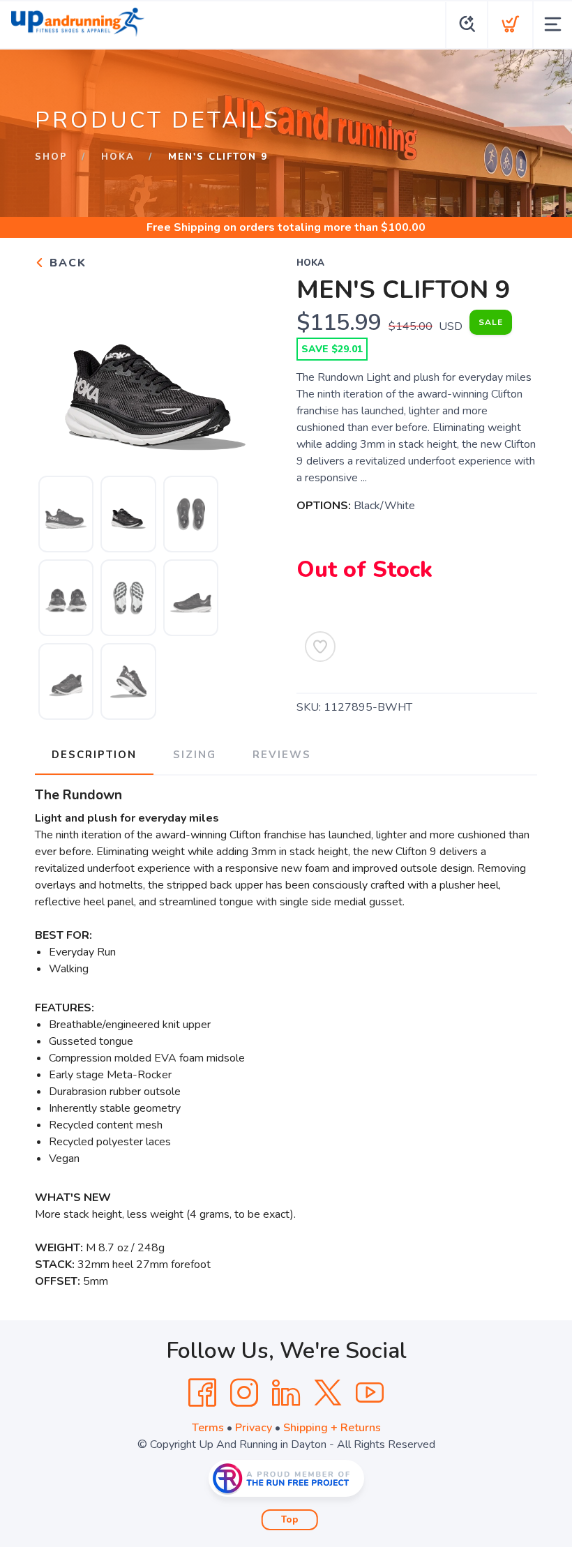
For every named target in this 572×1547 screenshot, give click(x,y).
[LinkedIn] (286, 1393)
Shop (51, 157)
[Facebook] (202, 1393)
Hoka (118, 157)
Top (290, 1520)
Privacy (253, 1427)
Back (65, 263)
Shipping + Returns (332, 1427)
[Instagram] (244, 1393)
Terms (208, 1427)
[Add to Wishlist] (320, 646)
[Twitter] (328, 1393)
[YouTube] (370, 1393)
